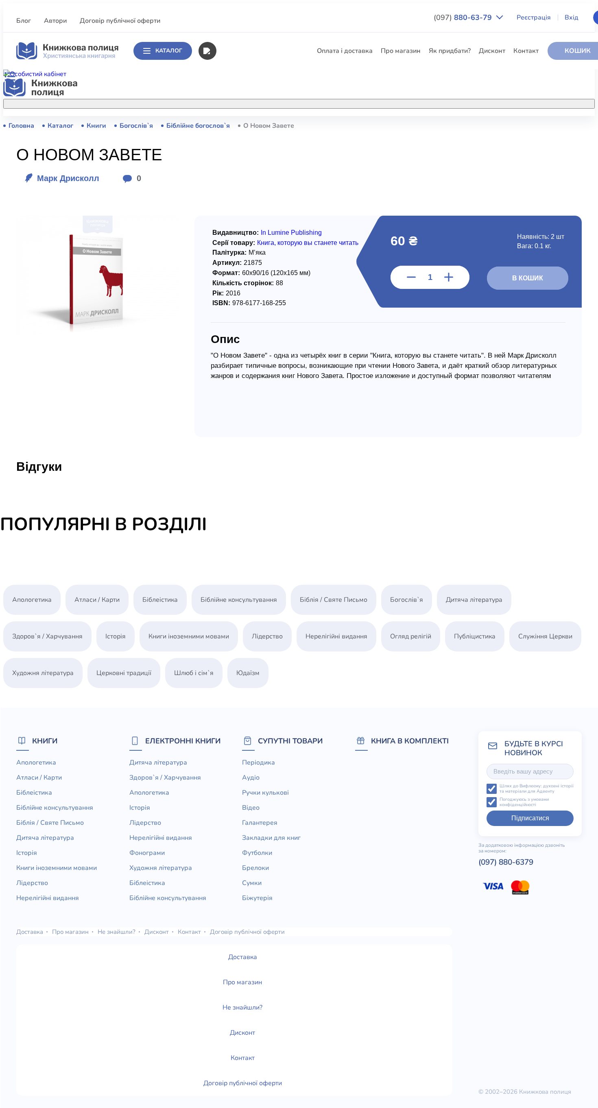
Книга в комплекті (410, 741)
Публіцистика (237, 306)
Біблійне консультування (254, 170)
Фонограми (147, 852)
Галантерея (259, 822)
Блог (23, 20)
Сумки (252, 883)
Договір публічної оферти (120, 20)
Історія (226, 215)
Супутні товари (290, 741)
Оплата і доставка (345, 50)
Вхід (571, 17)
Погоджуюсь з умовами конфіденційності (524, 802)
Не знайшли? (116, 932)
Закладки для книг (271, 837)
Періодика (258, 762)
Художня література (43, 673)
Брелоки (255, 867)
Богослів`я (232, 321)
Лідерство (231, 245)
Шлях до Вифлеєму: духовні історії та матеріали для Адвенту (537, 789)
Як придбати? (450, 50)
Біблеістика (233, 155)
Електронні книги (182, 741)
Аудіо (251, 777)
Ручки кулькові (265, 792)
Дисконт (492, 50)
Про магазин (401, 50)
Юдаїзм (248, 673)
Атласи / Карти (238, 140)
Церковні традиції (243, 275)
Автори (55, 20)
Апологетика (235, 125)
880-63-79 (464, 17)
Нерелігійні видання (247, 260)
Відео (251, 807)
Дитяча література (244, 200)
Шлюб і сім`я (235, 336)
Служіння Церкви (243, 290)
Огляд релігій (410, 636)
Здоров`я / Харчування (251, 351)
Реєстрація (534, 17)
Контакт (526, 50)
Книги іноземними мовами (256, 230)
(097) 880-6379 (505, 862)
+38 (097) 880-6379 (478, 126)
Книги (44, 741)
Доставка (29, 932)
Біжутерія (257, 898)
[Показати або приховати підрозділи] (306, 102)
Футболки (257, 852)
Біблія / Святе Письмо (250, 185)
